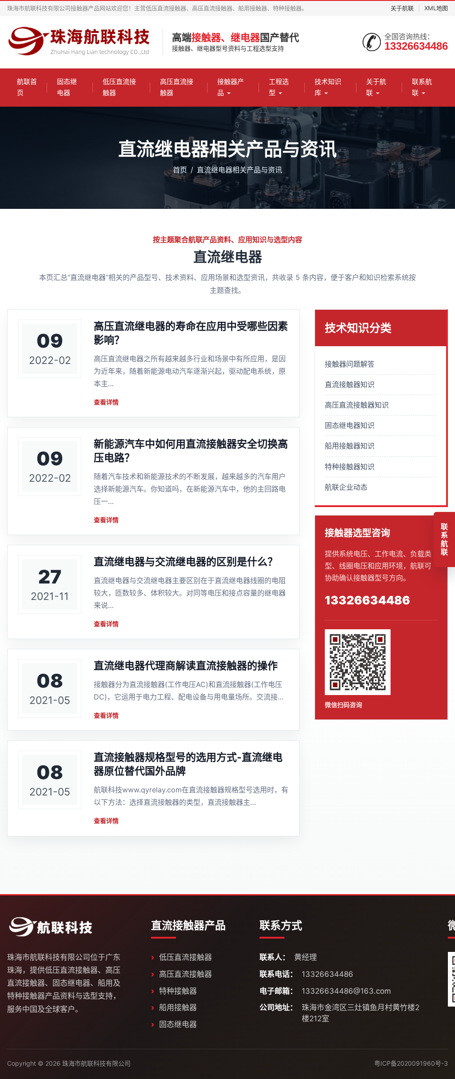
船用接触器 (178, 1007)
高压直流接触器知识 (357, 404)
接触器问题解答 (350, 364)
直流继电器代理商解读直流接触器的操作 (186, 665)
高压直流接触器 (176, 87)
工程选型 (279, 87)
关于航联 (402, 8)
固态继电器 (67, 87)
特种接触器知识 (350, 466)
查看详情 (106, 402)
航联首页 (27, 87)
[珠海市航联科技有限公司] (80, 42)
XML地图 (436, 8)
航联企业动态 (346, 487)
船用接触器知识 (350, 445)
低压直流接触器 (119, 87)
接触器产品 (230, 87)
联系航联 (422, 87)
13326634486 (416, 46)
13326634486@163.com (346, 991)
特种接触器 (178, 991)
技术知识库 (328, 87)
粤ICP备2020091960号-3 (411, 1063)
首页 (180, 169)
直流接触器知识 (350, 384)
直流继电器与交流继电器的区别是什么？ (186, 561)
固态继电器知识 (350, 425)
